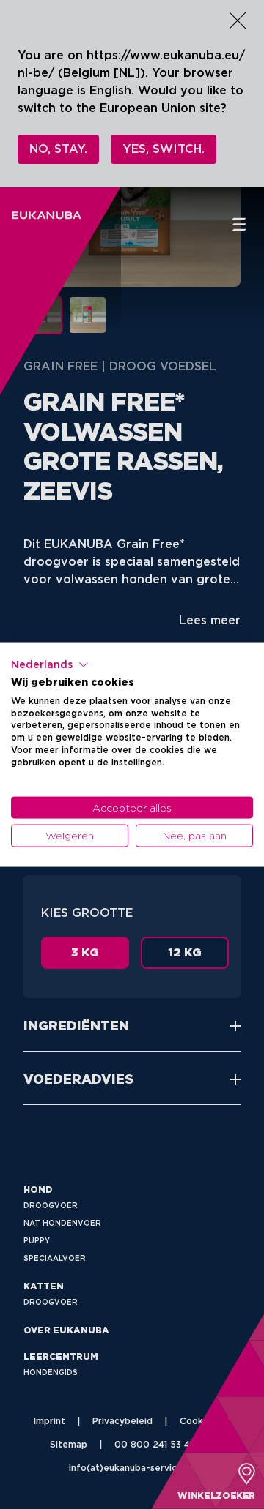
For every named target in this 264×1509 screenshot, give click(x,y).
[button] (50, 665)
